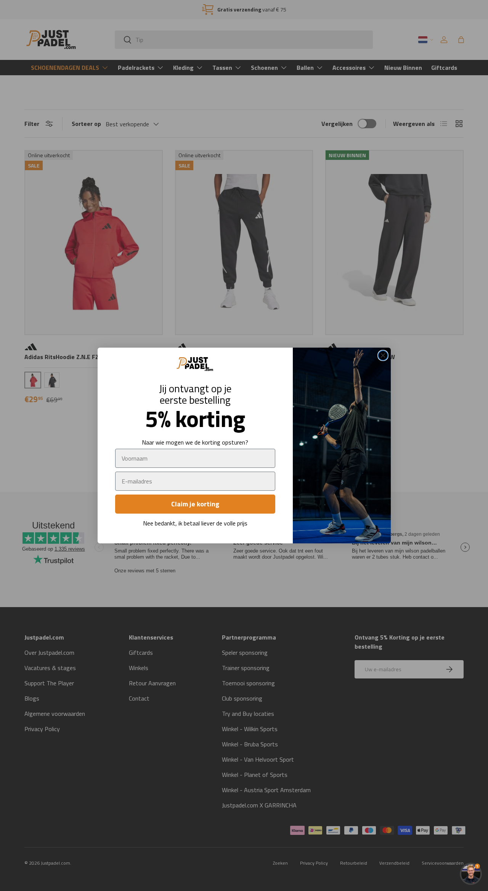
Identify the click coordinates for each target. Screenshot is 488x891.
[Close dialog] (383, 355)
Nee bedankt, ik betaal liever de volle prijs (195, 523)
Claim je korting (195, 504)
